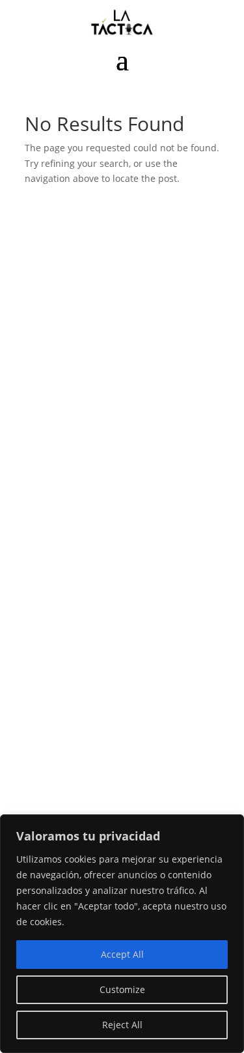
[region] (122, 933)
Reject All (122, 1024)
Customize (122, 989)
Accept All (122, 954)
